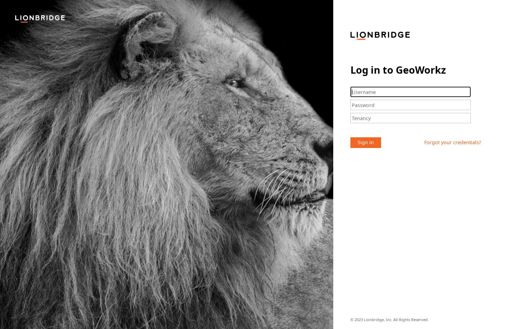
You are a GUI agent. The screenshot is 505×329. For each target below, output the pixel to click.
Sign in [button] (366, 142)
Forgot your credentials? (452, 142)
